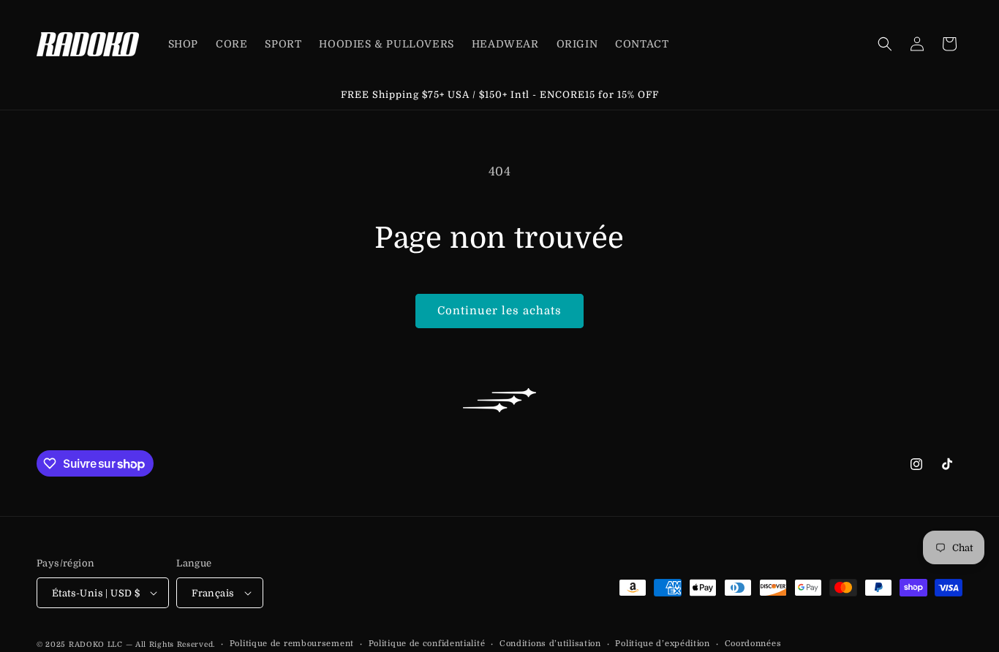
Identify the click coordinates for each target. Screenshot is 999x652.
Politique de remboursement (292, 643)
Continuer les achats (499, 310)
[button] (885, 44)
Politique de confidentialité (427, 643)
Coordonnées (753, 643)
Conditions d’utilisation (550, 643)
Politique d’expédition (662, 643)
